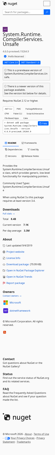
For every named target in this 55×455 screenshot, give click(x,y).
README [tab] (11, 142)
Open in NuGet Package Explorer (25, 270)
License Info (13, 258)
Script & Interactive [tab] (35, 113)
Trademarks (24, 442)
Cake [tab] (25, 118)
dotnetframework (20, 310)
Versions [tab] (11, 156)
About (28, 434)
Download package (17, 264)
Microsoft (15, 302)
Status (8, 374)
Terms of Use (41, 434)
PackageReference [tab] (34, 108)
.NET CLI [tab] (8, 108)
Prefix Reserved (16, 56)
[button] (43, 123)
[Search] (47, 12)
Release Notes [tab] (31, 156)
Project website (15, 251)
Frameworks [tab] (30, 142)
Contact (9, 359)
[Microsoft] (5, 302)
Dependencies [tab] (14, 149)
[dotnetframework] (5, 310)
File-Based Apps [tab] (12, 118)
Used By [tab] (34, 149)
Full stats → (9, 213)
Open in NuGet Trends (19, 276)
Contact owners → (12, 295)
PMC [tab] (19, 108)
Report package (15, 283)
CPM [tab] (7, 113)
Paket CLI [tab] (17, 113)
